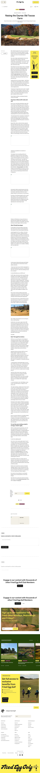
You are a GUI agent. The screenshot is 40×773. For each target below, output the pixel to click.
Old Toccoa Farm (23, 68)
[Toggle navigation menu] (2, 2)
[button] (36, 7)
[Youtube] (22, 755)
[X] (17, 755)
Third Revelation (19, 451)
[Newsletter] (4, 2)
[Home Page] (20, 2)
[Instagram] (20, 755)
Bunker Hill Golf (17, 74)
